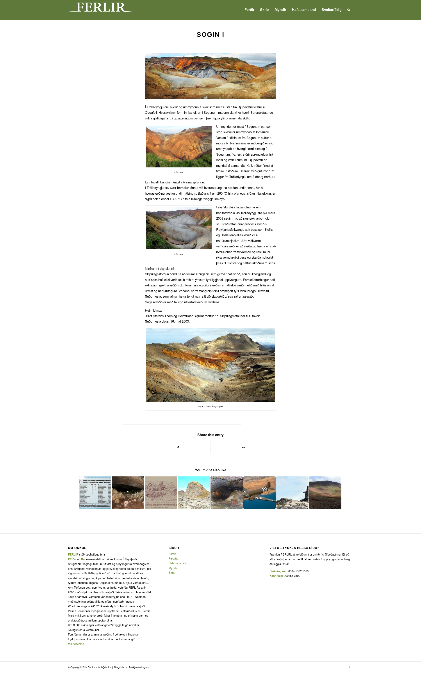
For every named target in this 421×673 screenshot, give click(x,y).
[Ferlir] (101, 10)
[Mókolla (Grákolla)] (128, 492)
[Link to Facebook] (349, 667)
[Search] (348, 10)
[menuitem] (249, 10)
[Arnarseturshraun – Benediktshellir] (226, 492)
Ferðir (172, 554)
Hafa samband (178, 563)
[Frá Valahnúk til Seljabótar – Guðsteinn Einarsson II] (95, 492)
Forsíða (173, 558)
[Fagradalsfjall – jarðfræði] (325, 492)
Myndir (173, 568)
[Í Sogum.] (210, 76)
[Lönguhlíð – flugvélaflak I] (259, 492)
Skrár (172, 572)
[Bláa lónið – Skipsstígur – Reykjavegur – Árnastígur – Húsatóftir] (292, 492)
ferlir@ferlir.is (76, 644)
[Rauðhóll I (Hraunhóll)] (161, 492)
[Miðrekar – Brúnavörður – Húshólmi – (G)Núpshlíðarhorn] (194, 492)
